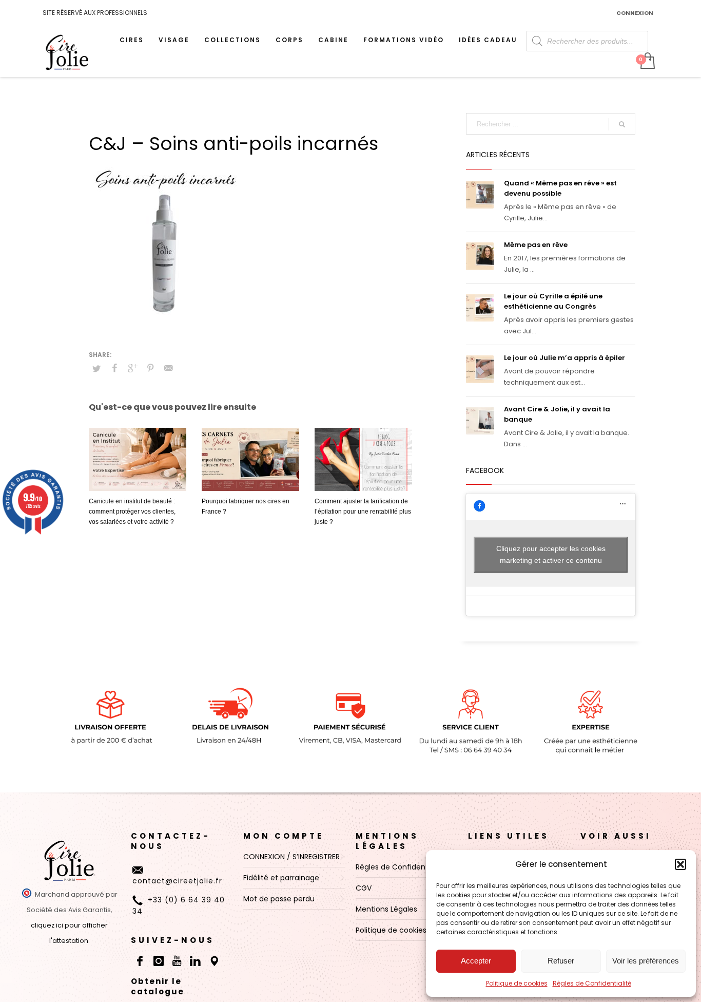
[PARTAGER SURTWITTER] (96, 368)
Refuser (561, 960)
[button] (680, 864)
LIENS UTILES (508, 835)
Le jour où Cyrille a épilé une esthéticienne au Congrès (553, 301)
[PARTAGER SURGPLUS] (132, 368)
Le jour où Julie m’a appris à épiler (564, 358)
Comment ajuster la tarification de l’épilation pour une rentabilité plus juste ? (363, 511)
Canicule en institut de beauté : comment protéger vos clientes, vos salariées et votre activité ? (132, 511)
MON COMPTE (283, 835)
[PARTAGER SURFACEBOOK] (114, 368)
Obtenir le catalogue (157, 986)
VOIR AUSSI (615, 835)
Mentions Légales (387, 841)
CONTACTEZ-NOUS (170, 841)
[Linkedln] (195, 961)
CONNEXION (634, 13)
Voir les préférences (645, 960)
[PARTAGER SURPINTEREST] (150, 368)
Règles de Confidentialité (592, 983)
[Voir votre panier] (646, 61)
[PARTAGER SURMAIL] (168, 368)
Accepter (476, 960)
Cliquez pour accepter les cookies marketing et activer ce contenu (551, 554)
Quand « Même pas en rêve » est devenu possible (560, 188)
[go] (622, 124)
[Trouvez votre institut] (214, 961)
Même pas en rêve (536, 245)
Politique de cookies (517, 983)
